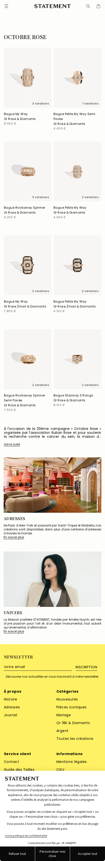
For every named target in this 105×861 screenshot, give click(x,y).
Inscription (86, 667)
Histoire (10, 699)
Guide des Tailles (19, 769)
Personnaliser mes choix (52, 853)
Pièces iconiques (71, 707)
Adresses (12, 707)
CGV (60, 769)
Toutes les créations (75, 738)
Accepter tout (87, 853)
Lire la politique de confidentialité (26, 835)
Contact (11, 761)
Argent (62, 730)
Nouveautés (67, 699)
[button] (88, 6)
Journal (10, 715)
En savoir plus (14, 537)
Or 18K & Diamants (73, 722)
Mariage (63, 715)
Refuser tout (17, 853)
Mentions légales (71, 761)
